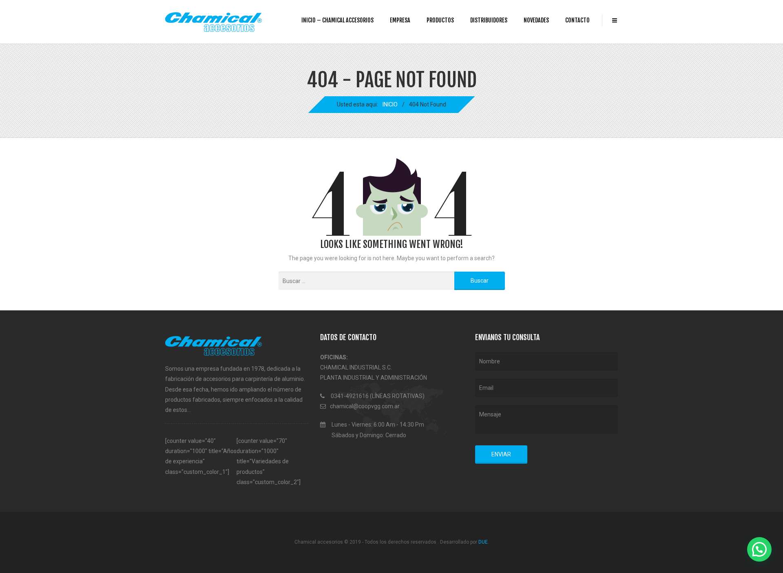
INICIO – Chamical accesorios (337, 20)
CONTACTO (577, 20)
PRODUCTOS (440, 20)
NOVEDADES (536, 20)
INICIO (390, 104)
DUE (483, 542)
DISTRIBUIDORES (488, 20)
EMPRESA (400, 20)
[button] (759, 549)
